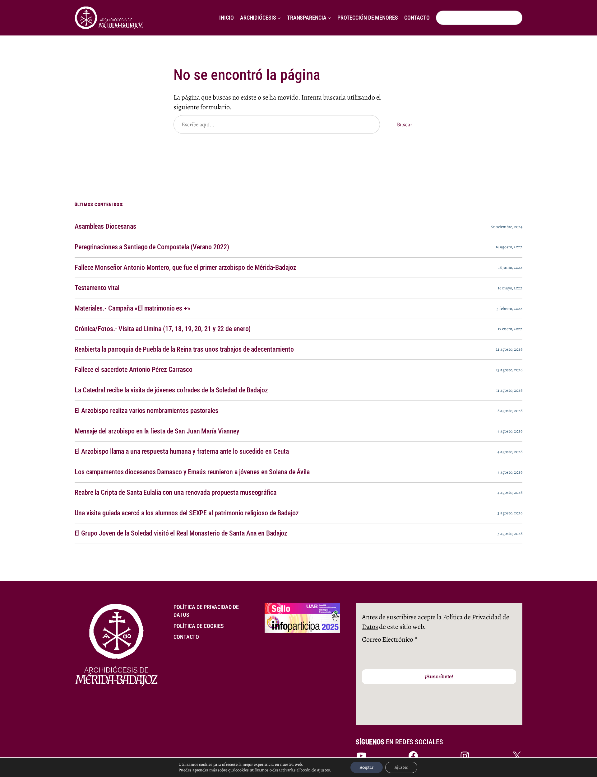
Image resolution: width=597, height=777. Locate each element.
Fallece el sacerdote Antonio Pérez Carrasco (133, 369)
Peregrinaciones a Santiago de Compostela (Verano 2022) (152, 247)
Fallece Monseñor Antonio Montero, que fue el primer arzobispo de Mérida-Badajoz (185, 267)
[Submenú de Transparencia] (329, 18)
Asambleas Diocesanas (105, 226)
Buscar (404, 124)
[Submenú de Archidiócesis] (279, 18)
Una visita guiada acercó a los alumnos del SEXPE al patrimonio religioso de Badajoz (187, 513)
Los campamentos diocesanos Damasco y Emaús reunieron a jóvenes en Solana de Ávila (192, 472)
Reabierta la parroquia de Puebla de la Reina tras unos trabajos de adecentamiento (184, 349)
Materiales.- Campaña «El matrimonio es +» (132, 308)
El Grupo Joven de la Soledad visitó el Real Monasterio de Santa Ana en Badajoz (181, 533)
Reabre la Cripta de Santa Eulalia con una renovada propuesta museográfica (175, 492)
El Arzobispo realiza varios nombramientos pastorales (146, 410)
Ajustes (401, 767)
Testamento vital (97, 288)
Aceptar (366, 767)
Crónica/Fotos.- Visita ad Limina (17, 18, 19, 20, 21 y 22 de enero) (163, 329)
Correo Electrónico (389, 639)
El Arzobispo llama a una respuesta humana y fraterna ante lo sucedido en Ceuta (182, 451)
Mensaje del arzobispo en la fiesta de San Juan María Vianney (157, 431)
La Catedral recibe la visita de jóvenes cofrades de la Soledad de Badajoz (171, 390)
